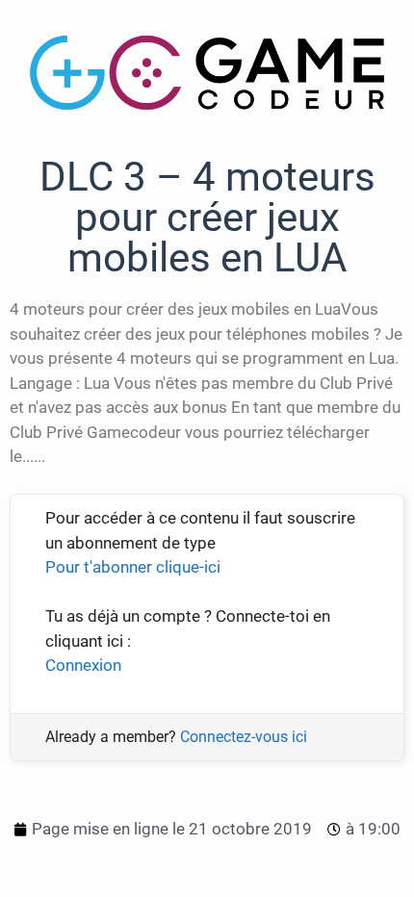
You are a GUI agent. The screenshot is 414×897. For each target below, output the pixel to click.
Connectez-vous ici (243, 737)
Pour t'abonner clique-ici (132, 567)
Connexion (83, 665)
